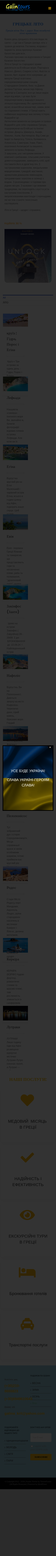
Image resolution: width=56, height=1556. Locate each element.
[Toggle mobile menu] (50, 8)
